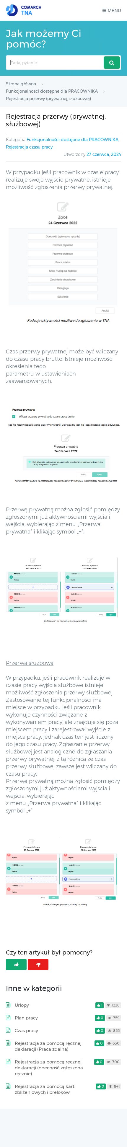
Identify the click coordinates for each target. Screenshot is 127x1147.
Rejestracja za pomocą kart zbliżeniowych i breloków (44, 1089)
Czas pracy (26, 1030)
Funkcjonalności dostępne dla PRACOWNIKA (72, 139)
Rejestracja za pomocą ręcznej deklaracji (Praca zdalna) (48, 1046)
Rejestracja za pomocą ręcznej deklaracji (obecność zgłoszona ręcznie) (49, 1067)
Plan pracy (26, 1018)
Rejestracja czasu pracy (29, 147)
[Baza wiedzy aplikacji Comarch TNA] (23, 10)
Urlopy (22, 1005)
